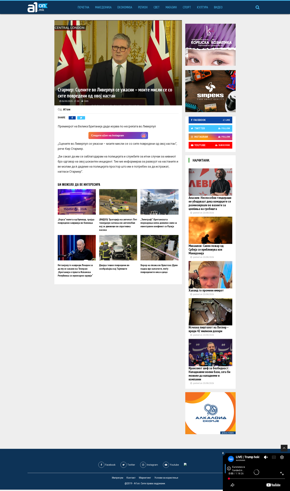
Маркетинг (145, 477)
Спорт (187, 7)
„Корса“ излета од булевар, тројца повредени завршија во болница (76, 221)
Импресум (117, 477)
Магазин (171, 7)
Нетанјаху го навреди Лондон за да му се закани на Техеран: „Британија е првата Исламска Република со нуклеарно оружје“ (75, 270)
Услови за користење (166, 477)
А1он (66, 109)
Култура (202, 7)
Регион (143, 7)
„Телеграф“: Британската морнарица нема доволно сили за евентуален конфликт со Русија (158, 223)
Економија (124, 7)
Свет (157, 7)
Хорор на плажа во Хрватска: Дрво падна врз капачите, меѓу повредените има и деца (159, 268)
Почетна (83, 7)
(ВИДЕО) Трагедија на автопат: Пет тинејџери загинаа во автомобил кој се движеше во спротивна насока (118, 224)
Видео (218, 7)
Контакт (131, 477)
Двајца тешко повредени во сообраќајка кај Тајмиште (114, 266)
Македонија (103, 7)
